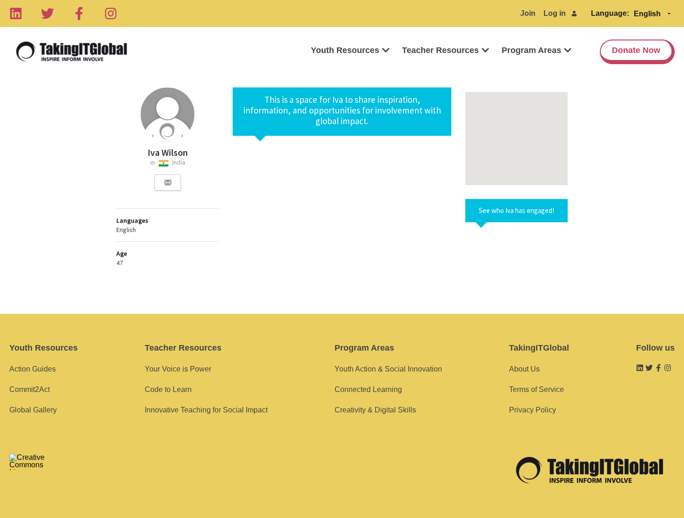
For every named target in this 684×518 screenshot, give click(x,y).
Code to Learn (168, 389)
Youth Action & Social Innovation (388, 369)
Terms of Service (536, 389)
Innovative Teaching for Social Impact (206, 410)
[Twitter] (47, 13)
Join (528, 13)
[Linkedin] (15, 13)
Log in (554, 13)
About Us (524, 369)
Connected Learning (368, 389)
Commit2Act (29, 389)
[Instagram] (110, 13)
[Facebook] (79, 13)
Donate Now (636, 50)
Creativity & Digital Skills (375, 410)
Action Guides (32, 369)
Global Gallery (33, 410)
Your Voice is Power (178, 369)
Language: (610, 13)
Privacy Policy (532, 410)
